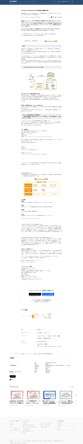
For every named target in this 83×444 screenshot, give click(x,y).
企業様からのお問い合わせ (48, 440)
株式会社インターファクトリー (26, 353)
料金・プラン (12, 426)
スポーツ (58, 3)
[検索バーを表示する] (72, 1)
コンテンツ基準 (24, 440)
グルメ (54, 3)
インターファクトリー (41, 335)
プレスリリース (16, 353)
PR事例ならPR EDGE (44, 426)
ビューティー (32, 3)
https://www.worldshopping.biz (34, 218)
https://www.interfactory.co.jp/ (32, 269)
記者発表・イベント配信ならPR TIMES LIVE (29, 426)
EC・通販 (39, 332)
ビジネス (50, 3)
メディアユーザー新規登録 (48, 294)
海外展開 (39, 338)
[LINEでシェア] (56, 17)
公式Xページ (59, 427)
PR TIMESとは (12, 424)
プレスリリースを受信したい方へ (15, 428)
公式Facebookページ (60, 422)
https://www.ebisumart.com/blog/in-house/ (28, 262)
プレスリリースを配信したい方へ (15, 430)
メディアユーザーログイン (35, 294)
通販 (54, 335)
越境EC (58, 335)
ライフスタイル (44, 3)
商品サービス (40, 329)
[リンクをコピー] (61, 17)
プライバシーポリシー (17, 440)
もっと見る (71, 386)
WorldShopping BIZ (46, 338)
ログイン (69, 1)
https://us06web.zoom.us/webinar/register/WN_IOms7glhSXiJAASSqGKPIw (38, 136)
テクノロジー (14, 3)
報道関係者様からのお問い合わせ (37, 440)
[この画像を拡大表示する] (26, 316)
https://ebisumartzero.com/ (38, 279)
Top (10, 3)
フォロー (12, 376)
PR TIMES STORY (25, 422)
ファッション (38, 3)
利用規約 (29, 440)
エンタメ (27, 3)
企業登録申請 (64, 1)
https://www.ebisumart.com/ (37, 278)
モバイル (19, 3)
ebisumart (50, 335)
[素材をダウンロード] (59, 17)
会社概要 (11, 440)
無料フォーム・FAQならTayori (45, 424)
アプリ (23, 3)
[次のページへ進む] (76, 395)
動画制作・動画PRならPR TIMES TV (28, 424)
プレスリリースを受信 (57, 1)
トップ (11, 353)
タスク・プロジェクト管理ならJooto (46, 422)
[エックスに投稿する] (52, 17)
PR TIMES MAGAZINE (26, 428)
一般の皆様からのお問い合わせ (58, 440)
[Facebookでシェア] (54, 17)
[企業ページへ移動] (13, 366)
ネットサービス (46, 332)
